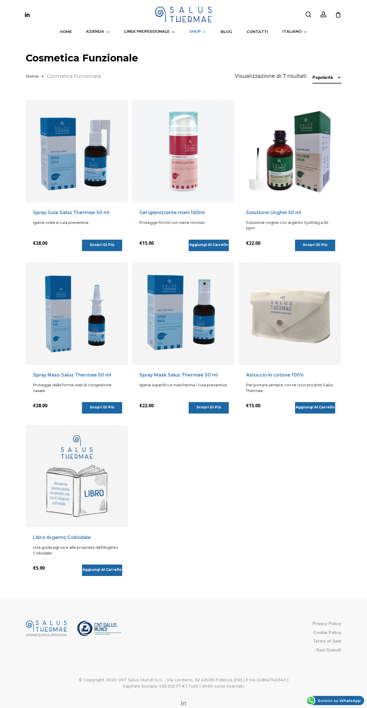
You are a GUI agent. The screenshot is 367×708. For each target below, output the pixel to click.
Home (32, 76)
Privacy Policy (327, 623)
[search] (308, 14)
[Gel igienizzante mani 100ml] (183, 151)
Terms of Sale (327, 641)
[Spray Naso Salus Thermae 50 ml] (77, 314)
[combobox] (327, 77)
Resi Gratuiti (328, 650)
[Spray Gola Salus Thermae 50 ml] (77, 151)
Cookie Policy (327, 632)
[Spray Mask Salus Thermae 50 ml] (183, 314)
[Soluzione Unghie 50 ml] (290, 151)
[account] (323, 14)
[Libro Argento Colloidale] (77, 476)
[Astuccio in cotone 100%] (290, 314)
